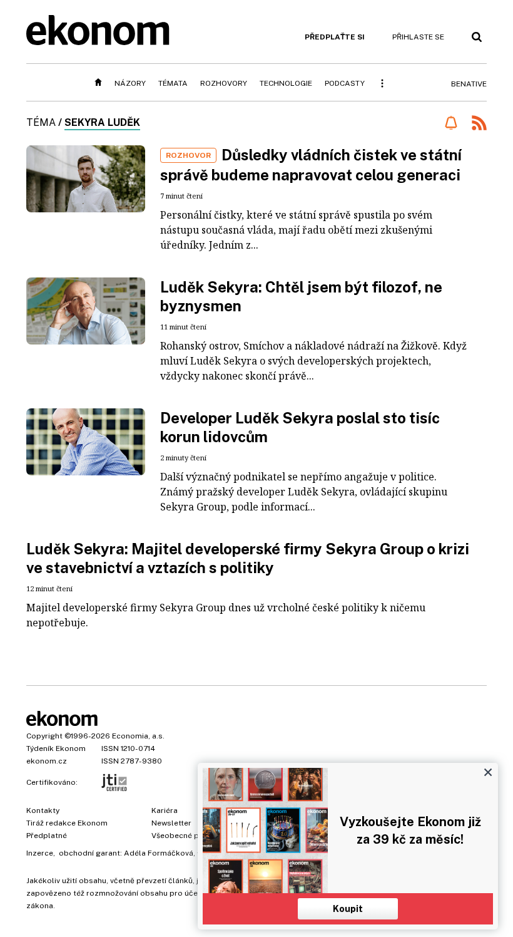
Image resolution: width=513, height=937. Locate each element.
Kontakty (42, 810)
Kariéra (164, 810)
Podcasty (345, 83)
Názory (130, 83)
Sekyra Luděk (102, 122)
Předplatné (46, 835)
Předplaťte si (335, 37)
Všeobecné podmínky (190, 835)
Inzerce (39, 853)
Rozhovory (223, 83)
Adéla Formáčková (158, 853)
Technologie (286, 83)
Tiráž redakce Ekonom (67, 823)
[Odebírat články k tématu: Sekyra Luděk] (451, 122)
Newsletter (171, 823)
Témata (173, 83)
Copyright (44, 736)
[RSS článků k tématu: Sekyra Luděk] (479, 124)
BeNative (469, 84)
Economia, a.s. (138, 736)
